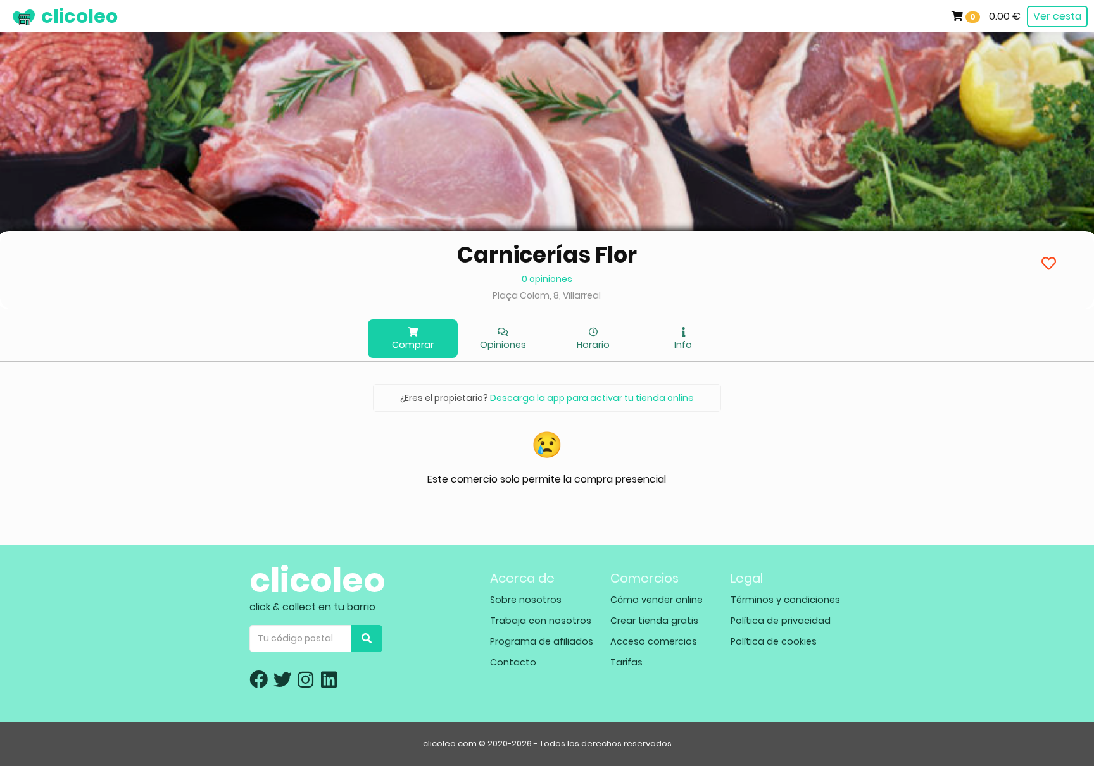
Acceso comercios (653, 641)
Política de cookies (774, 641)
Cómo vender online (656, 599)
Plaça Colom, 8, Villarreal (547, 295)
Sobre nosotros (526, 599)
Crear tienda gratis (654, 620)
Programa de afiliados (541, 641)
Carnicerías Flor (547, 254)
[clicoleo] (9, 16)
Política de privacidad (781, 620)
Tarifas (626, 662)
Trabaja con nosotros (540, 620)
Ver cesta (1057, 16)
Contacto (513, 662)
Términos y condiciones (785, 599)
